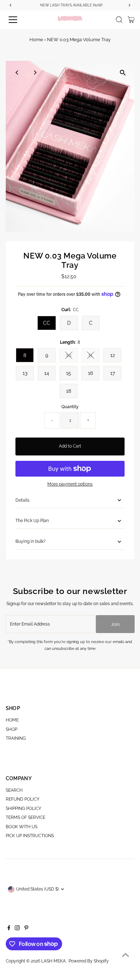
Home (36, 39)
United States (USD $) (37, 889)
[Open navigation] (19, 20)
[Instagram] (17, 928)
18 (68, 391)
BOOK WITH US (21, 826)
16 (90, 373)
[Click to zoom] (123, 72)
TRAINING (16, 738)
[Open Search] (119, 19)
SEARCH (14, 790)
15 (68, 373)
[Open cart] (131, 19)
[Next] (35, 72)
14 (46, 373)
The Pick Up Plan (32, 520)
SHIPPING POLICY (23, 808)
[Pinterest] (26, 928)
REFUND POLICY (22, 799)
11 (93, 356)
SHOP (11, 729)
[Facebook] (9, 928)
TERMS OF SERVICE (25, 817)
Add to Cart (70, 446)
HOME (12, 720)
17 (112, 373)
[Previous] (17, 72)
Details (22, 500)
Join (115, 624)
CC (46, 323)
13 (25, 373)
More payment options (70, 484)
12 (112, 355)
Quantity (70, 406)
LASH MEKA (53, 961)
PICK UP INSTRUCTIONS (30, 835)
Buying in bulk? (30, 541)
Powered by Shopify (89, 961)
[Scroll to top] (125, 955)
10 (72, 356)
